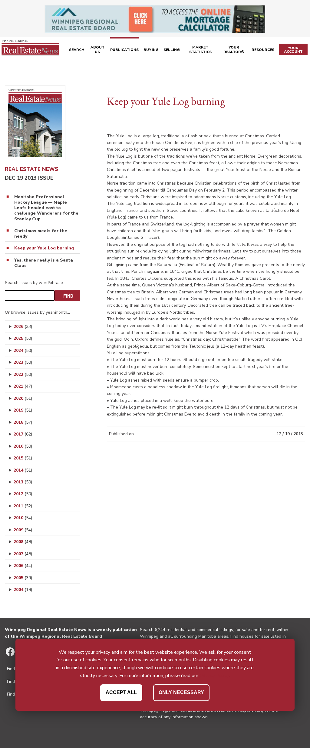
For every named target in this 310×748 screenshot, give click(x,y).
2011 (23, 506)
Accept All (121, 692)
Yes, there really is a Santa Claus (43, 263)
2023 (23, 362)
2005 (23, 578)
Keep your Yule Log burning (44, 248)
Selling (171, 49)
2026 (23, 326)
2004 (23, 590)
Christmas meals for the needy (40, 233)
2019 (23, 410)
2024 (23, 350)
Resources (263, 49)
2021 (23, 386)
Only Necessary (181, 692)
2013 (23, 482)
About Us (97, 50)
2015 (23, 458)
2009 (23, 530)
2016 (23, 446)
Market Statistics (200, 50)
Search (76, 49)
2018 (23, 422)
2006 (23, 566)
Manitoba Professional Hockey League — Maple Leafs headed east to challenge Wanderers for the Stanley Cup (46, 208)
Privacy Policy (214, 675)
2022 (23, 374)
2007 (23, 554)
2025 (23, 338)
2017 (23, 434)
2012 (23, 494)
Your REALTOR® (233, 50)
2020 (23, 398)
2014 (23, 470)
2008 (23, 542)
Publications (124, 49)
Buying (151, 49)
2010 (23, 518)
